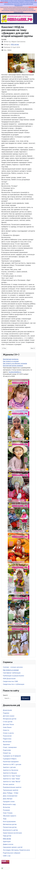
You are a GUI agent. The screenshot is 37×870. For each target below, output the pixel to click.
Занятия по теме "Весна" (11, 781)
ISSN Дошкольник (9, 678)
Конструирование (9, 821)
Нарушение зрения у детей (12, 847)
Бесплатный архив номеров (13, 365)
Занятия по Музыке (10, 773)
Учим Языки (7, 727)
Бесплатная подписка (10, 359)
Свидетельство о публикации (13, 684)
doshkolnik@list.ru (15, 372)
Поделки (6, 713)
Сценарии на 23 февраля (12, 756)
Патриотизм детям (10, 827)
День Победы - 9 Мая (10, 793)
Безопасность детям (10, 830)
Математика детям (10, 824)
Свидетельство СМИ (10, 681)
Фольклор (6, 807)
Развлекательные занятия (12, 787)
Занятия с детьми (9, 767)
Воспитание (7, 741)
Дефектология (8, 844)
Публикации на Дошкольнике (13, 676)
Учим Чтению (7, 813)
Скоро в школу (8, 733)
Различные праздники (11, 761)
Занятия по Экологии (10, 770)
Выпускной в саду (9, 804)
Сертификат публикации (11, 673)
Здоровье (6, 744)
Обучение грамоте (9, 816)
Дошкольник (7, 710)
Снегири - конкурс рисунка (13, 667)
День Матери (7, 799)
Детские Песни (8, 724)
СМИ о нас (7, 856)
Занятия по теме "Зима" (11, 779)
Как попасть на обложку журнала (15, 363)
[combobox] (12, 698)
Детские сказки (8, 716)
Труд (4, 819)
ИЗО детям (7, 838)
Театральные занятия (10, 790)
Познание (6, 810)
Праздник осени (9, 801)
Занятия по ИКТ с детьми (12, 764)
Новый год (7, 753)
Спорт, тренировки (10, 747)
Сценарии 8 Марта (9, 759)
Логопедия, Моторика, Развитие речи (16, 850)
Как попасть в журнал (11, 670)
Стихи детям (7, 721)
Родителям (7, 750)
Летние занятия (8, 784)
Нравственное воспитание (12, 833)
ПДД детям (7, 836)
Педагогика (7, 739)
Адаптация (7, 841)
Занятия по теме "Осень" (12, 776)
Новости (6, 730)
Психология (7, 736)
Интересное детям (9, 719)
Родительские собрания (11, 853)
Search (5, 695)
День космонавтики (10, 796)
